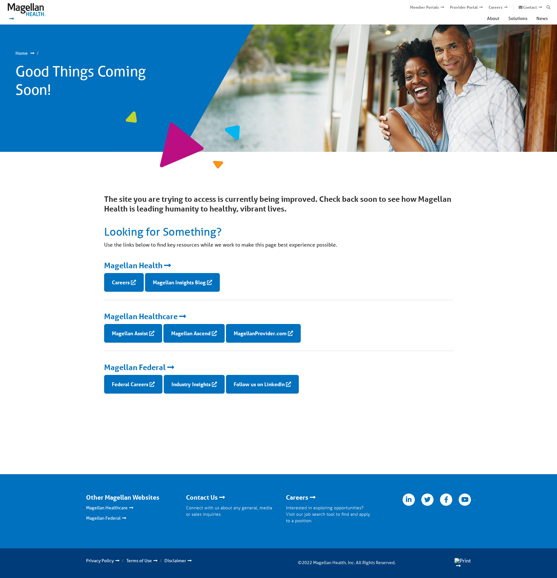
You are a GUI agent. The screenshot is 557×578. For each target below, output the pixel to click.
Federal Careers (130, 384)
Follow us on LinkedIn (259, 384)
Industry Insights (190, 384)
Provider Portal (464, 7)
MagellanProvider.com (260, 333)
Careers (496, 7)
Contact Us (202, 497)
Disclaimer (175, 560)
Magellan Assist (130, 333)
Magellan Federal (135, 367)
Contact (530, 7)
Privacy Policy (100, 560)
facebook (446, 500)
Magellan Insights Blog (179, 282)
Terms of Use (139, 560)
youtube (465, 500)
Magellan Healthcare (141, 316)
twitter (427, 500)
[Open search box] (548, 7)
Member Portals (424, 7)
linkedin (409, 500)
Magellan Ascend (190, 333)
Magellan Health (133, 265)
